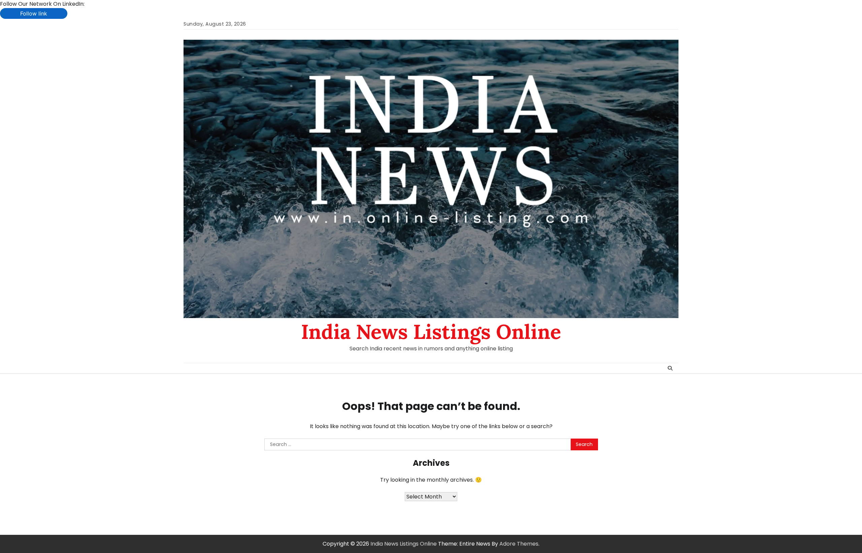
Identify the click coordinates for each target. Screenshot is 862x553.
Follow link (33, 13)
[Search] (670, 368)
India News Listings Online (431, 331)
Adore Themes (518, 544)
